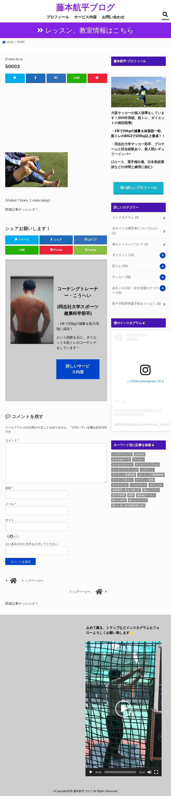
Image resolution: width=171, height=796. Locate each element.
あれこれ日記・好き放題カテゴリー (135, 290)
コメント (12, 440)
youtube (139, 454)
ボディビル (156, 485)
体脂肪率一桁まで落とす (126, 490)
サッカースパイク (122, 464)
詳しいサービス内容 (78, 369)
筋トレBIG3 (119, 500)
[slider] (120, 772)
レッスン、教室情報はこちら (89, 30)
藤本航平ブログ (85, 7)
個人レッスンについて (130, 244)
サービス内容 (85, 17)
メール (10, 504)
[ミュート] (149, 772)
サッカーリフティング (124, 469)
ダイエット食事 (144, 479)
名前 (9, 488)
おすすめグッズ (121, 459)
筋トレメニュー (138, 500)
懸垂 (130, 495)
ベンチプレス (138, 485)
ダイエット (123, 255)
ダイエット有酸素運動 (150, 474)
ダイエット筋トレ (122, 479)
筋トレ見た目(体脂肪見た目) (128, 505)
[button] (123, 708)
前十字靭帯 (118, 495)
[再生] (91, 772)
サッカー (121, 277)
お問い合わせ (113, 17)
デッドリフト (119, 485)
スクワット (147, 469)
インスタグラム (125, 217)
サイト (9, 520)
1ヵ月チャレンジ (121, 454)
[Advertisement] (56, 116)
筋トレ (120, 266)
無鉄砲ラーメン (146, 495)
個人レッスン (150, 490)
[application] (124, 708)
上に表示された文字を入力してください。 (33, 544)
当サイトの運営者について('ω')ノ (135, 231)
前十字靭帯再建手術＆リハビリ (136, 303)
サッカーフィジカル (147, 464)
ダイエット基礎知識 (123, 474)
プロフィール (58, 17)
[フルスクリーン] (156, 772)
